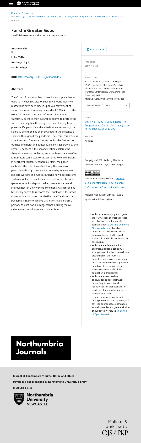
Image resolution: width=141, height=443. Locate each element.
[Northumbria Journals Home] (41, 359)
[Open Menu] (11, 3)
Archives (26, 13)
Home (14, 13)
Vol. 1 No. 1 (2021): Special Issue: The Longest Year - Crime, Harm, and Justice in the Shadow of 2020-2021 (65, 16)
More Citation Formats (98, 105)
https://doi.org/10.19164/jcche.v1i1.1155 (40, 77)
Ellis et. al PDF (97, 49)
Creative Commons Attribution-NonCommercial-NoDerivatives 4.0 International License (105, 183)
